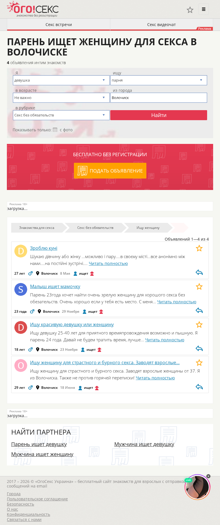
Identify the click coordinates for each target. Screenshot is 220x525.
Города (14, 493)
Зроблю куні (43, 248)
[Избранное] (190, 9)
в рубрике (25, 108)
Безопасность (20, 504)
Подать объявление (116, 170)
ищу (117, 73)
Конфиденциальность (28, 514)
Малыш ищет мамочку (55, 286)
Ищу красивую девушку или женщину (72, 324)
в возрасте (26, 90)
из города (122, 90)
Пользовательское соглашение (37, 499)
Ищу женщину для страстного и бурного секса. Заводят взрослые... (105, 362)
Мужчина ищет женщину (42, 454)
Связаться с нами (24, 519)
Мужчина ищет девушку (144, 444)
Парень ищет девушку (39, 444)
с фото (66, 129)
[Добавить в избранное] (199, 248)
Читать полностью (108, 263)
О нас (12, 509)
